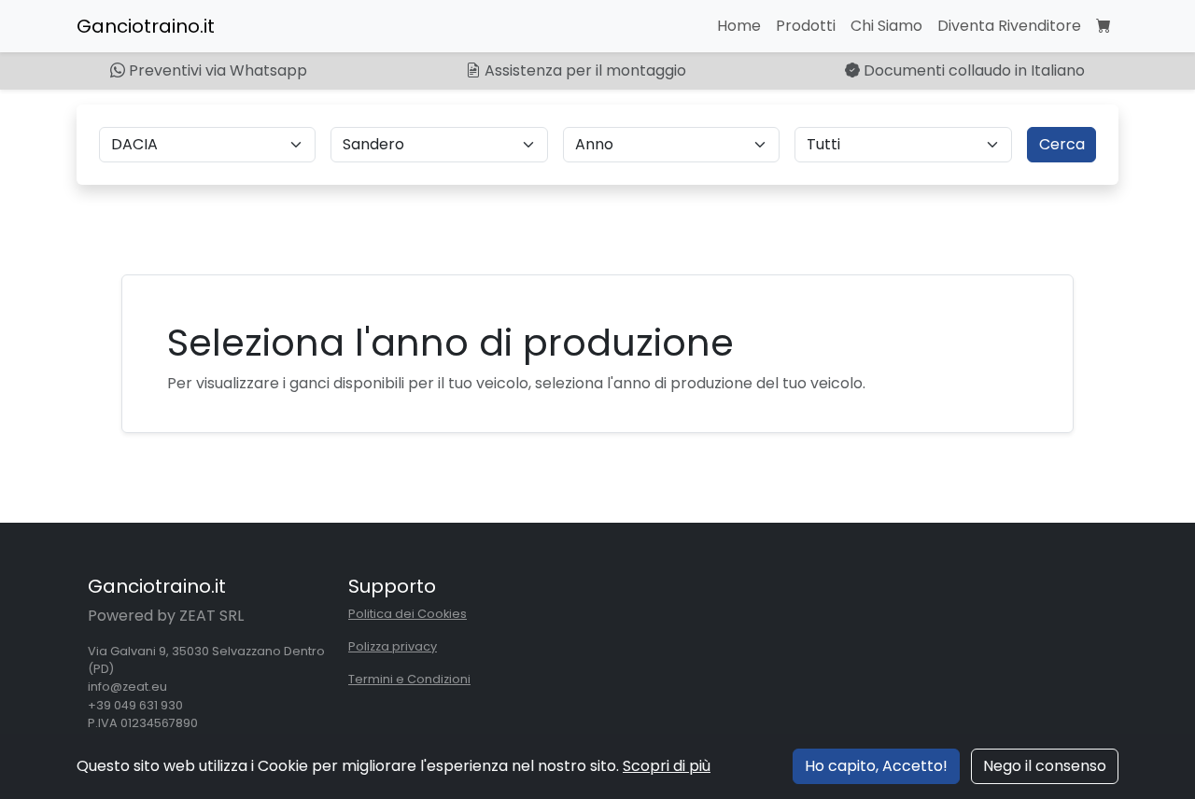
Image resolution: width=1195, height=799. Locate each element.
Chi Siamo (886, 25)
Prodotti (806, 25)
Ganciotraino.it (146, 26)
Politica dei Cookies (407, 614)
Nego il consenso (1044, 766)
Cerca (1062, 144)
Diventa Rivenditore (1009, 25)
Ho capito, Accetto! (876, 766)
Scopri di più (666, 766)
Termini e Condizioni (409, 679)
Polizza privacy (392, 646)
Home (739, 25)
